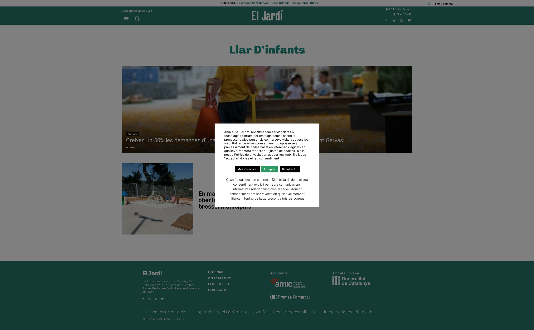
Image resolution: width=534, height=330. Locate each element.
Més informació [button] (248, 169)
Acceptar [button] (269, 169)
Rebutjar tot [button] (290, 169)
